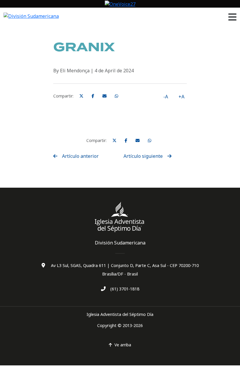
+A (181, 96)
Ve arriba (122, 345)
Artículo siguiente (143, 156)
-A (165, 96)
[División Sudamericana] (120, 217)
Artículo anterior (80, 156)
